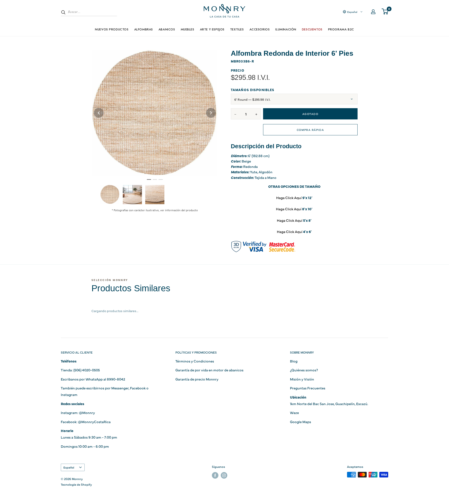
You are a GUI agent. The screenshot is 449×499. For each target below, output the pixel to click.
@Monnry (87, 412)
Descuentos (312, 29)
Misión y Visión (302, 379)
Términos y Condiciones (194, 361)
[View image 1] (109, 194)
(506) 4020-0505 (86, 369)
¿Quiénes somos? (304, 369)
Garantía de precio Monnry (196, 379)
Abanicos (167, 29)
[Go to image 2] (155, 179)
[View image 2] (132, 194)
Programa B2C (341, 29)
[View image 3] (154, 194)
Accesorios (260, 29)
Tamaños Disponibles (252, 90)
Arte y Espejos (212, 29)
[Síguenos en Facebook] (215, 475)
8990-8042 (116, 379)
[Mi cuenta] (373, 11)
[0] (385, 11)
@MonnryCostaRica (94, 421)
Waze (294, 412)
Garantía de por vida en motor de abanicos (209, 369)
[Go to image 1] (149, 179)
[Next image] (211, 113)
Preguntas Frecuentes (307, 387)
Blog (293, 361)
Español (68, 467)
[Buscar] (63, 12)
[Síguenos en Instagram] (224, 475)
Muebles (187, 29)
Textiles (237, 29)
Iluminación (285, 29)
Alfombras (143, 29)
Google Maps (300, 421)
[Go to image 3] (161, 179)
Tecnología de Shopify (76, 484)
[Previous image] (99, 113)
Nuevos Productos (111, 29)
